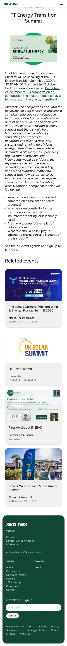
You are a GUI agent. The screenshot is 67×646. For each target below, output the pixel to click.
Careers (10, 578)
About (9, 567)
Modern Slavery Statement (15, 628)
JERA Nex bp (13, 582)
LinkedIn (37, 567)
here (14, 250)
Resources (12, 586)
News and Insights (16, 574)
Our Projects (13, 571)
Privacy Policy (55, 628)
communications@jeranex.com (23, 552)
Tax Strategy (32, 628)
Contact (10, 589)
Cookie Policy (43, 628)
